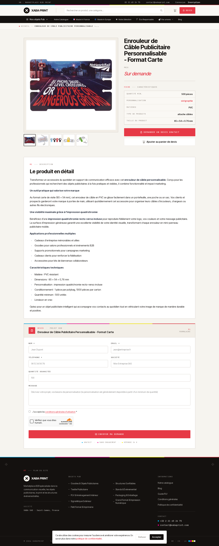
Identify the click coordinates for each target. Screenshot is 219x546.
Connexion (180, 2)
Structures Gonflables (125, 483)
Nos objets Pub (37, 19)
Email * (115, 343)
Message (33, 386)
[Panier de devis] (175, 10)
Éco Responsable (146, 19)
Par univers (166, 19)
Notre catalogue (165, 483)
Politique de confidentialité (170, 504)
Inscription (194, 2)
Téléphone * (35, 357)
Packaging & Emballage (126, 495)
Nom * (32, 343)
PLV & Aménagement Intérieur (84, 495)
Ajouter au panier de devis (162, 141)
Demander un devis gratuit (161, 132)
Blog (180, 19)
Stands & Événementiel (125, 489)
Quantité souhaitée (40, 372)
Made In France (83, 19)
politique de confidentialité (89, 538)
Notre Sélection (125, 19)
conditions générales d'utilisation (60, 412)
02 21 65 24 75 (132, 2)
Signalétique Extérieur (81, 501)
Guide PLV (162, 494)
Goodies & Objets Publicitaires (84, 483)
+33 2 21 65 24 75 (171, 521)
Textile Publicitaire (79, 489)
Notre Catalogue (61, 19)
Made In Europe (104, 19)
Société (115, 357)
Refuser (142, 537)
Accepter (156, 537)
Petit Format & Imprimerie (82, 507)
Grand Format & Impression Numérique (127, 501)
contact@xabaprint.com (158, 2)
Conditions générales (168, 499)
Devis (189, 10)
